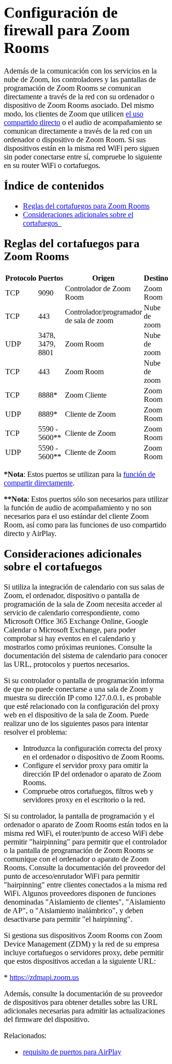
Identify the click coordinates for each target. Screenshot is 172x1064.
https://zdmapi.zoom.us (44, 977)
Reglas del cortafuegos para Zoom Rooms (86, 206)
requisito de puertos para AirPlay (72, 1052)
